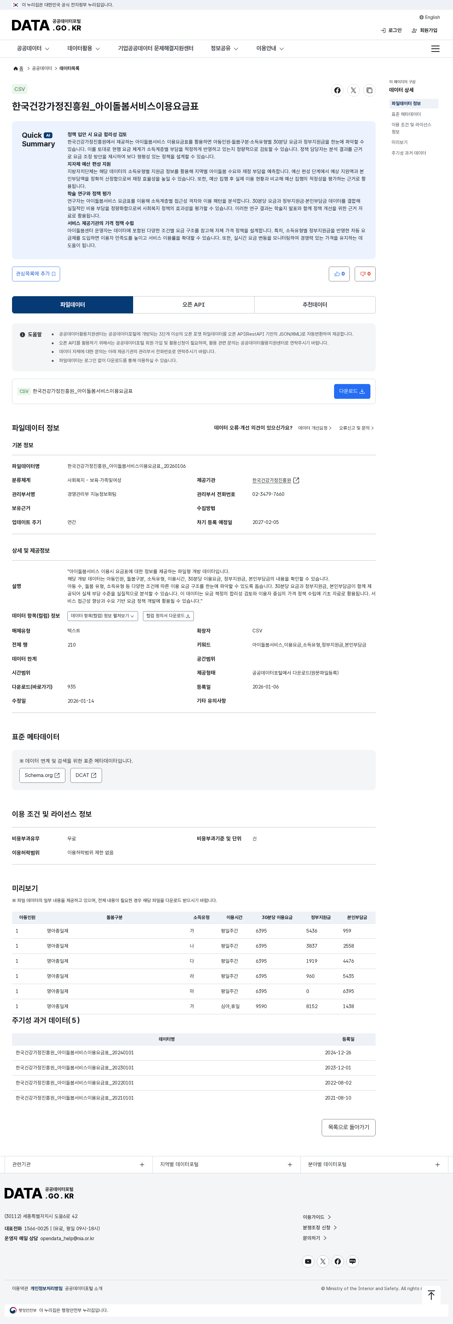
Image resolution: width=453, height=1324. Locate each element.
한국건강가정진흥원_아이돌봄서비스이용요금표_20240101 (75, 1053)
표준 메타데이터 (406, 114)
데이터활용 (79, 48)
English (432, 17)
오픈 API (193, 304)
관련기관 (21, 1164)
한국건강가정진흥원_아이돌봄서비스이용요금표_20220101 (75, 1083)
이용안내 (266, 48)
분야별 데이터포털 (327, 1164)
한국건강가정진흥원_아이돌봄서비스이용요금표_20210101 (75, 1098)
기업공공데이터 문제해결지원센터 (156, 48)
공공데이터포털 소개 (83, 1288)
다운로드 (348, 391)
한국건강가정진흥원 (271, 480)
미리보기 (400, 142)
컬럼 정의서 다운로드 (165, 616)
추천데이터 (315, 304)
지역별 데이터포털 (179, 1164)
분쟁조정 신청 (317, 1228)
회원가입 (428, 30)
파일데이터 (74, 307)
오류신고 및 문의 (354, 428)
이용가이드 (314, 1217)
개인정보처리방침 (47, 1288)
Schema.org (39, 775)
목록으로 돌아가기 (348, 1127)
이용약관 (20, 1288)
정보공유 (221, 48)
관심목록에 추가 (33, 274)
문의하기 (312, 1238)
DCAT (82, 775)
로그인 (395, 30)
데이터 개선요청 (313, 428)
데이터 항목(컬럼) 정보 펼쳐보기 (100, 616)
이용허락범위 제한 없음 (90, 853)
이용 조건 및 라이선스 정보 (411, 128)
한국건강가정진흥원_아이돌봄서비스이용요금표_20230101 (75, 1068)
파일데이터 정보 (406, 103)
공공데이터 (29, 48)
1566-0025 (36, 1229)
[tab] (72, 304)
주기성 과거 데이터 (409, 153)
